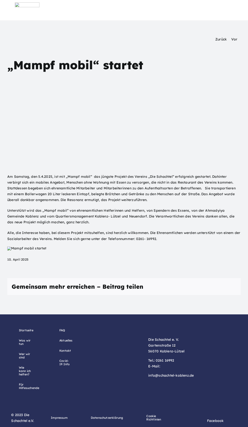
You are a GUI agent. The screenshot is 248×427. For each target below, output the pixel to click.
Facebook (215, 421)
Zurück (221, 39)
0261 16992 (165, 360)
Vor (234, 39)
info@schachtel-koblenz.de (171, 375)
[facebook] (205, 421)
